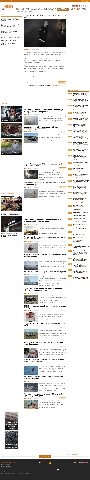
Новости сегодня (17, 1)
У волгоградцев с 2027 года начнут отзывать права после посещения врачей (80, 131)
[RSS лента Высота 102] (87, 462)
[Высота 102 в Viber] (83, 6)
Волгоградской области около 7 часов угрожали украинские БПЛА (81, 181)
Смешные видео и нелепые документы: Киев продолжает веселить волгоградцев (80, 277)
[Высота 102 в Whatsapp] (85, 6)
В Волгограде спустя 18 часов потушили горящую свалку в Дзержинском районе (80, 94)
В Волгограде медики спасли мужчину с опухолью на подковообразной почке (80, 214)
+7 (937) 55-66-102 (56, 85)
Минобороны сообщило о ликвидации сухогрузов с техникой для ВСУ (79, 233)
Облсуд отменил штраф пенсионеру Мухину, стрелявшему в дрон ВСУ (10, 37)
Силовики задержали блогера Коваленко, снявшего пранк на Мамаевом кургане (9, 31)
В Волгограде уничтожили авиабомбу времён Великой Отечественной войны (80, 265)
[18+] (88, 6)
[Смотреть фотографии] (84, 95)
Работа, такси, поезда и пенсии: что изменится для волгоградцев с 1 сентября (80, 137)
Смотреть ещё (45, 456)
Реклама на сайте (5, 464)
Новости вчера (27, 1)
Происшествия (27, 49)
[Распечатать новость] (65, 15)
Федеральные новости (7, 193)
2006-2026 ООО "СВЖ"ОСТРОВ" (8, 462)
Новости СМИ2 (45, 107)
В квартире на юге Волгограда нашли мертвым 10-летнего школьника (42, 76)
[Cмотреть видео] (86, 95)
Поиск (84, 1)
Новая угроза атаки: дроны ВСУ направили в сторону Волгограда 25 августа (80, 187)
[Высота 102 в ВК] (73, 6)
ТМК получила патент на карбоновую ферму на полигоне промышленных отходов (11, 19)
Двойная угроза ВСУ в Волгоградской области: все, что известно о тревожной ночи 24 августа (11, 25)
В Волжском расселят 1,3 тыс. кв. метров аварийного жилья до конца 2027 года (81, 119)
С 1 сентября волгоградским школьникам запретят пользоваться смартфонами (80, 106)
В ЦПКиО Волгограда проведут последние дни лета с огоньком (80, 170)
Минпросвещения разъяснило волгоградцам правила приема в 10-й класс (81, 246)
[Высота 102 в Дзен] (79, 6)
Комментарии (62, 82)
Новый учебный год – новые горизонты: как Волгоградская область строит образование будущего (9, 42)
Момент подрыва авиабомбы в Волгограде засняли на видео (80, 176)
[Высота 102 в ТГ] (81, 6)
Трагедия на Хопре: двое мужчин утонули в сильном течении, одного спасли (80, 220)
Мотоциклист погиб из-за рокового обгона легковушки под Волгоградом (80, 100)
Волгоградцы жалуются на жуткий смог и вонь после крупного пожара (80, 193)
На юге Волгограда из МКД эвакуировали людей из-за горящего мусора (80, 114)
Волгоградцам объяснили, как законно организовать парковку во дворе (80, 150)
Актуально (4, 103)
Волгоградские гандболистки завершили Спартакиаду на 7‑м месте (80, 164)
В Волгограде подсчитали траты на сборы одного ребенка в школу (79, 125)
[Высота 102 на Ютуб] (77, 6)
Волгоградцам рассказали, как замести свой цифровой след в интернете (80, 271)
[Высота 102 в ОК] (75, 6)
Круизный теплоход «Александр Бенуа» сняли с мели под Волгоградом (80, 259)
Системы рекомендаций (6, 466)
